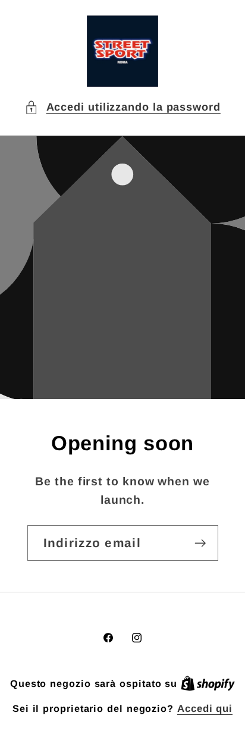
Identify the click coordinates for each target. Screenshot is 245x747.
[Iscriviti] (200, 543)
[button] (122, 107)
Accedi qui (205, 708)
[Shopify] (208, 683)
